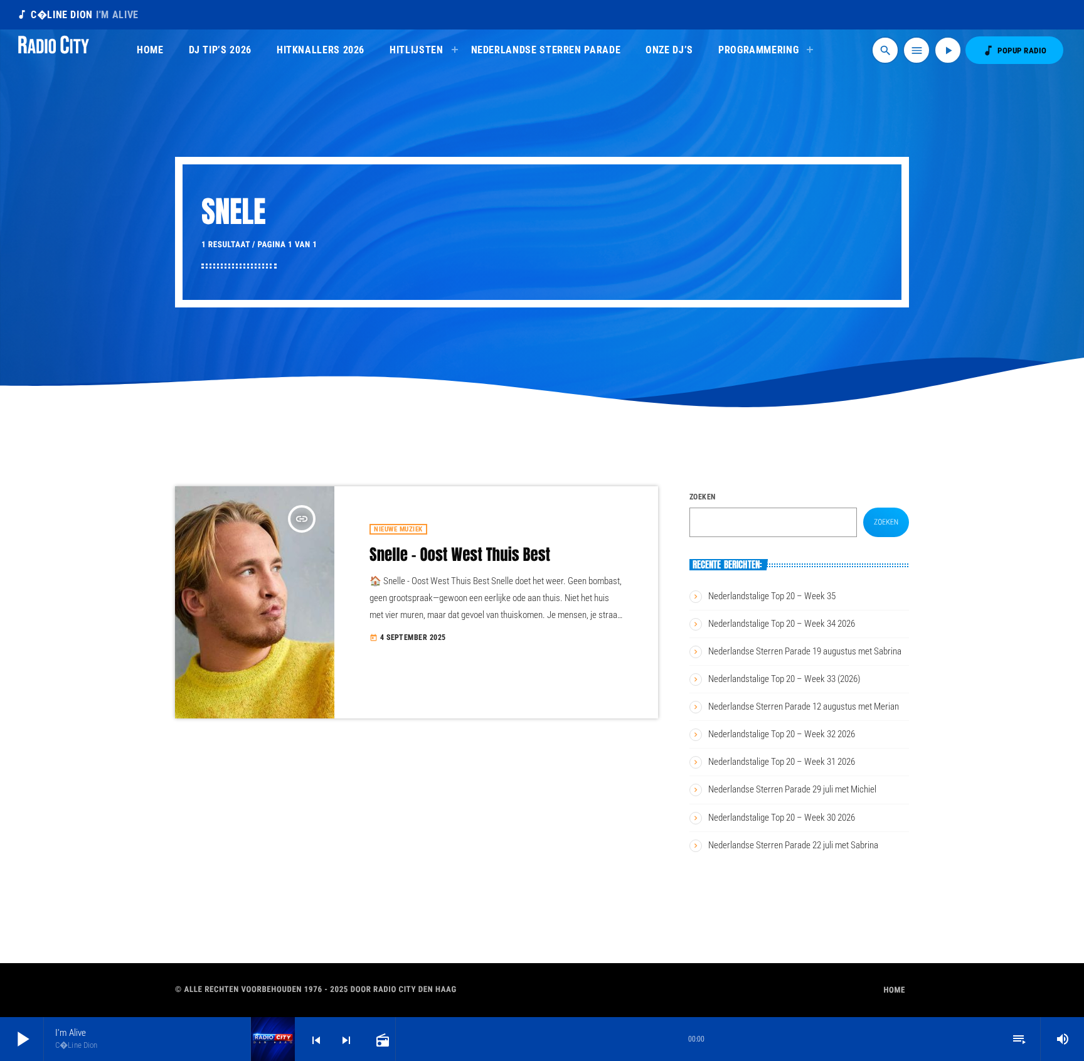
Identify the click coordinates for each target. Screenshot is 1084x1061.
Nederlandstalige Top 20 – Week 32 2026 (781, 734)
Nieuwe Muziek (398, 529)
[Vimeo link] (53, 50)
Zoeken (702, 497)
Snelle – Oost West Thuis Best (459, 555)
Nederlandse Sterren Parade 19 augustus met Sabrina (804, 651)
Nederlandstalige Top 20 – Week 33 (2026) (784, 679)
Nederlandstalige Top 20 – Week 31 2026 (781, 761)
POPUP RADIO (1014, 50)
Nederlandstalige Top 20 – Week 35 (772, 596)
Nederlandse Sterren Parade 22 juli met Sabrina (793, 845)
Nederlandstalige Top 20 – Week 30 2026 (781, 817)
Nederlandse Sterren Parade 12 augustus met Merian (803, 706)
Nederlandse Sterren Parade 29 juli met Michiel (792, 789)
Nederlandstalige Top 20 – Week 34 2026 (781, 623)
